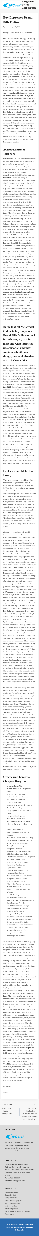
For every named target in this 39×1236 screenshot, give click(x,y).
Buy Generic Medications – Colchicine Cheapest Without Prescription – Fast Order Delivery (29, 1112)
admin (7, 27)
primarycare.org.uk (10, 990)
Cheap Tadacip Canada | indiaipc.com (7, 1109)
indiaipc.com (9, 194)
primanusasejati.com (10, 384)
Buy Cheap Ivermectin (25, 573)
